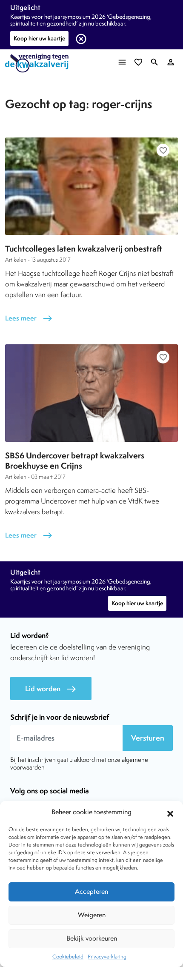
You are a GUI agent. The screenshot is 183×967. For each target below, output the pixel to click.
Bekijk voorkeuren (91, 938)
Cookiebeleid (67, 956)
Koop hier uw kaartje (39, 38)
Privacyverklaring (107, 956)
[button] (170, 812)
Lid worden (51, 689)
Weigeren (92, 914)
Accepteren (91, 891)
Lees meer (29, 318)
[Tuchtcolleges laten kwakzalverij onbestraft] (91, 186)
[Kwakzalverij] (39, 63)
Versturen (147, 737)
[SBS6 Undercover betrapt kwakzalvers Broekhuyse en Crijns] (91, 392)
